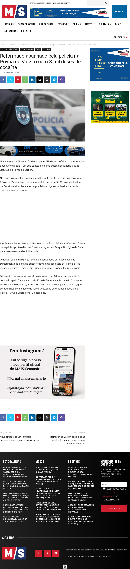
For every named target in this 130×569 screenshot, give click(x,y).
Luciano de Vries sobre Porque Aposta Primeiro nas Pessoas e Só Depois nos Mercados (81, 485)
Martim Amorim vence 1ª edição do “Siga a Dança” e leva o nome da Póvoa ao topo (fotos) (16, 496)
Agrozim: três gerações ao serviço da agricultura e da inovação (81, 508)
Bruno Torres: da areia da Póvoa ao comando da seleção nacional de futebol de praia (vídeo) (48, 518)
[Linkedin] (32, 79)
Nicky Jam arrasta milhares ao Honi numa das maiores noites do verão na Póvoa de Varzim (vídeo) (48, 493)
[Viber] (61, 79)
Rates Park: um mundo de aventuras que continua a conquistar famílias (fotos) (80, 520)
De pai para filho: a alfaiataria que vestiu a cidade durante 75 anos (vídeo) (48, 480)
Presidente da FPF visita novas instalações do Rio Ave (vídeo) (48, 469)
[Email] (39, 79)
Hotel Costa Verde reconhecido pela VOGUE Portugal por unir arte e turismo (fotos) (16, 508)
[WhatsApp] (25, 79)
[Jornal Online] (15, 11)
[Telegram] (54, 79)
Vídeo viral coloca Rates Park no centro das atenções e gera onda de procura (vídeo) (49, 506)
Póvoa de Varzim (27, 49)
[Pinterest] (18, 79)
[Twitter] (10, 79)
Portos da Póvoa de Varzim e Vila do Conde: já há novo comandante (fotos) (16, 485)
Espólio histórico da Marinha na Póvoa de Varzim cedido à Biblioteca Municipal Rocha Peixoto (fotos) (15, 472)
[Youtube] (55, 553)
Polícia (38, 49)
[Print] (47, 79)
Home (3, 44)
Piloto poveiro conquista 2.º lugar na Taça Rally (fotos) (15, 519)
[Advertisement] (38, 219)
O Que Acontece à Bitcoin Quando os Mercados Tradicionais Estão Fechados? (80, 496)
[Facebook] (3, 79)
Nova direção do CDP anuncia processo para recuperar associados (19, 438)
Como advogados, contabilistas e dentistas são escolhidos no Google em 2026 (80, 472)
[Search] (106, 3)
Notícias (12, 44)
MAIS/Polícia (24, 44)
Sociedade (46, 49)
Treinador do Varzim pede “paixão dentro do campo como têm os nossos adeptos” (67, 440)
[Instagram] (47, 553)
